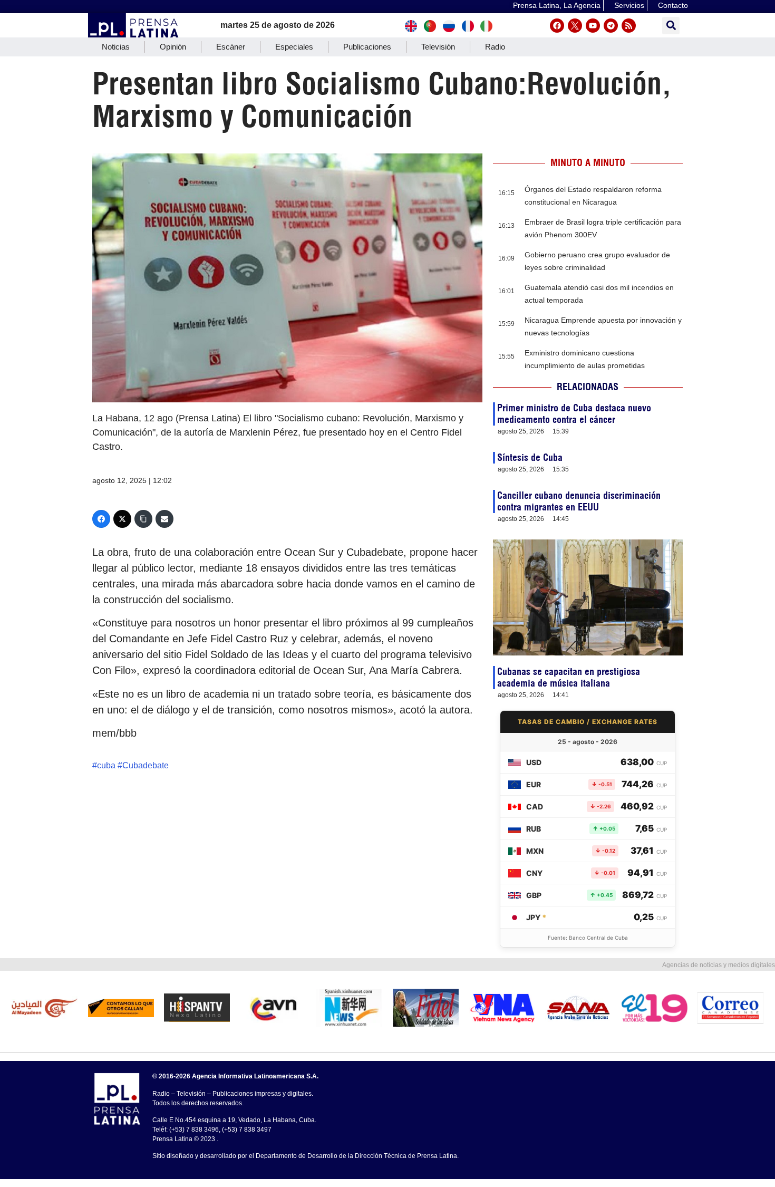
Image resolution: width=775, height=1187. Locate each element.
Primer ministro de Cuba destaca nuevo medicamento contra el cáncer (574, 414)
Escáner (230, 46)
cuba (106, 765)
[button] (671, 25)
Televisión (438, 46)
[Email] (164, 519)
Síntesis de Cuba (530, 457)
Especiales (294, 46)
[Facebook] (557, 25)
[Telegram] (611, 25)
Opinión (173, 46)
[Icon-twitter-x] (575, 25)
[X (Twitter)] (122, 519)
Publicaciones (367, 46)
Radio (495, 46)
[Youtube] (593, 25)
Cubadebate (145, 765)
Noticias (116, 46)
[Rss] (629, 25)
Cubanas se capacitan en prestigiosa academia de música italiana (568, 677)
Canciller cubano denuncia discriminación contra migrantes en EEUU (579, 501)
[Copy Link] (143, 519)
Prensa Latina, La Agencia (556, 5)
